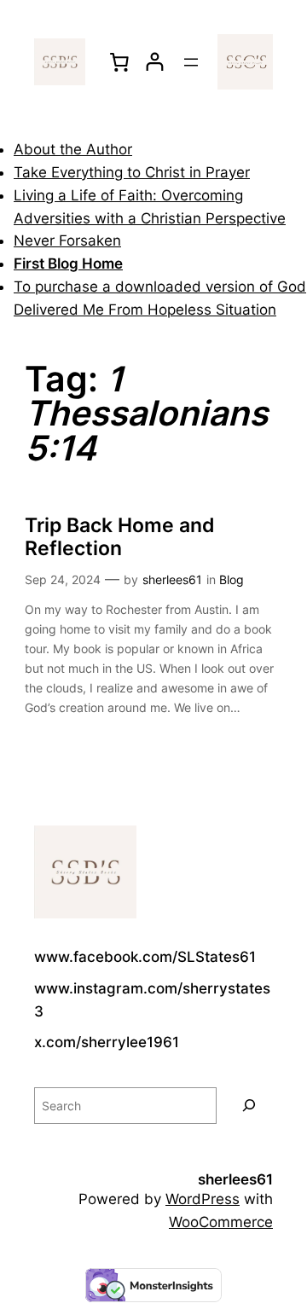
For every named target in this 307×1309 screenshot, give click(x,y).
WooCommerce (221, 1222)
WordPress (202, 1199)
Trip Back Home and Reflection (120, 536)
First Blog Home (68, 263)
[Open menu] (191, 62)
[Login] (154, 61)
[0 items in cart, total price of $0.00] (119, 61)
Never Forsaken (67, 240)
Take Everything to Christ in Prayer (132, 172)
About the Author (73, 149)
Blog (231, 579)
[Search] (249, 1105)
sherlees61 (172, 579)
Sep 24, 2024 (63, 579)
